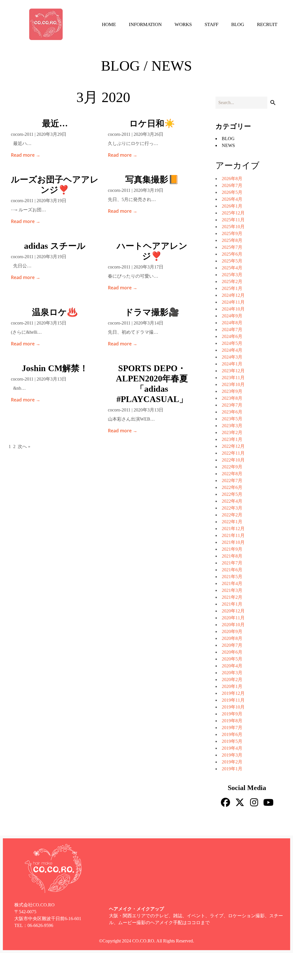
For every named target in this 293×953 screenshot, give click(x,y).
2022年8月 (232, 473)
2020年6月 (232, 652)
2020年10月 (233, 624)
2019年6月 (232, 734)
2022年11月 (233, 453)
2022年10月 (233, 459)
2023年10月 (233, 384)
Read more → (25, 155)
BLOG (228, 138)
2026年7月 (232, 185)
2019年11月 (233, 700)
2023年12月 (233, 370)
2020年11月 (233, 617)
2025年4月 (232, 267)
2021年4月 (232, 583)
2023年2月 (232, 432)
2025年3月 (232, 274)
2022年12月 (233, 446)
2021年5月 (232, 576)
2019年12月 (233, 693)
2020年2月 (232, 679)
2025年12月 (233, 212)
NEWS (228, 145)
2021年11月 (233, 535)
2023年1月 (232, 439)
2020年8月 (232, 638)
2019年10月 (233, 707)
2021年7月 (232, 562)
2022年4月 (232, 501)
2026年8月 (232, 178)
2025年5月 (232, 260)
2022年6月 (232, 487)
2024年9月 (232, 315)
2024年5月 (232, 343)
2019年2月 (232, 761)
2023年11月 (233, 377)
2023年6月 (232, 411)
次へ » (24, 446)
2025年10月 (233, 226)
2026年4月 (232, 199)
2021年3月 (232, 590)
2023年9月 (232, 391)
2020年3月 (232, 672)
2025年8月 (232, 240)
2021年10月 (233, 542)
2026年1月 (232, 206)
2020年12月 (233, 610)
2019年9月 (232, 713)
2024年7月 (232, 329)
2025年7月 (232, 247)
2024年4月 (232, 350)
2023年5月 (232, 418)
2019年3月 (232, 755)
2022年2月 (232, 514)
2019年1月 (232, 768)
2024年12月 (233, 295)
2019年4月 (232, 748)
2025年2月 (232, 281)
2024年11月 (233, 302)
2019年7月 (232, 727)
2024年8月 (232, 322)
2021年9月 (232, 549)
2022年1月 (232, 521)
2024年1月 (232, 363)
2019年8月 (232, 720)
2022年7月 (232, 480)
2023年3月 (232, 425)
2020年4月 (232, 665)
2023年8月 (232, 398)
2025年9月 (232, 233)
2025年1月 (232, 288)
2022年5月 (232, 494)
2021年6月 (232, 569)
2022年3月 (232, 508)
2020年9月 (232, 631)
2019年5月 (232, 741)
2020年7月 (232, 645)
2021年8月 (232, 556)
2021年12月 (233, 528)
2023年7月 (232, 405)
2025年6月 (232, 254)
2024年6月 (232, 336)
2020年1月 (232, 686)
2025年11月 (233, 219)
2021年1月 (232, 604)
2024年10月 (233, 309)
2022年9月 (232, 466)
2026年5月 (232, 192)
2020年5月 (232, 658)
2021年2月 (232, 597)
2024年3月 (232, 357)
